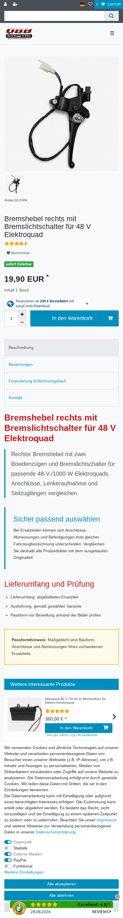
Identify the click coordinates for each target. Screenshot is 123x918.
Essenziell (22, 842)
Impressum (107, 820)
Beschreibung (21, 347)
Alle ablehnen (61, 895)
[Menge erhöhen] (22, 314)
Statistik (20, 848)
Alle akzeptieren (61, 884)
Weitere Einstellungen (24, 872)
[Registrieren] (16, 4)
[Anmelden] (6, 4)
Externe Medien (27, 854)
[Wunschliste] (90, 4)
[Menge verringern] (22, 322)
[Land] (82, 4)
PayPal (19, 860)
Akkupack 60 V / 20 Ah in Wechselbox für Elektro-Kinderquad (75, 700)
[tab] (61, 347)
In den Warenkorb (72, 318)
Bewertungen (21, 364)
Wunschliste (20, 253)
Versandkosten (87, 735)
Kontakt (15, 397)
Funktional (22, 866)
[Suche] (111, 16)
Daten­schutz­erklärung (56, 832)
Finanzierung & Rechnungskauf (37, 381)
